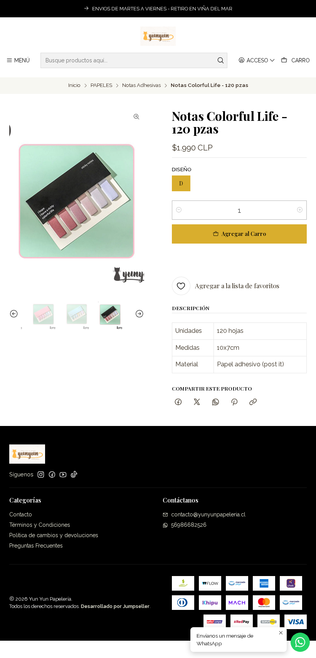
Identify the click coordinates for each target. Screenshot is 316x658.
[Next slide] (138, 314)
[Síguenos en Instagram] (41, 474)
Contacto (20, 514)
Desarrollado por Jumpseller (115, 606)
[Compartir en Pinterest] (234, 402)
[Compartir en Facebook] (178, 402)
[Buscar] (220, 60)
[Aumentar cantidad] (299, 210)
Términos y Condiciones (39, 525)
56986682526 (189, 525)
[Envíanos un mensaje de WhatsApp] (300, 642)
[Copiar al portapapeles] (253, 402)
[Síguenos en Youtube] (63, 474)
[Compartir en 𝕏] (196, 402)
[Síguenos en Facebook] (52, 474)
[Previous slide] (15, 314)
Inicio (74, 85)
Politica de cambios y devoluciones (53, 535)
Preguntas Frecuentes (36, 546)
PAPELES (101, 85)
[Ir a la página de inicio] (158, 36)
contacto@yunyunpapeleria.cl (208, 514)
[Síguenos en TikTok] (74, 474)
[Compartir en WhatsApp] (215, 402)
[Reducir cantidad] (178, 210)
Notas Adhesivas (141, 85)
